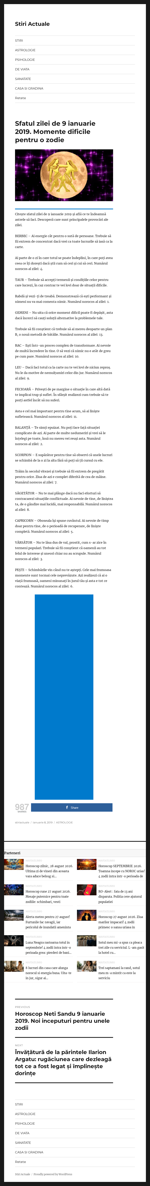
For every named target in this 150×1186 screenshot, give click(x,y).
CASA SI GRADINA (29, 88)
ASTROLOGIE (25, 50)
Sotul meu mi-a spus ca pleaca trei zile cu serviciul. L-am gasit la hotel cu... (121, 948)
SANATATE (23, 79)
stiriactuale (22, 822)
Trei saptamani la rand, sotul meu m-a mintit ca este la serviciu (119, 973)
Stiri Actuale (32, 24)
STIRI (19, 40)
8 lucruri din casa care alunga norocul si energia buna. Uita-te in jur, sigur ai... (48, 973)
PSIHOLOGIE (25, 60)
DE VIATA (22, 69)
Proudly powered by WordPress (53, 1174)
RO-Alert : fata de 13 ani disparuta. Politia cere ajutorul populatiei (120, 897)
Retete (20, 98)
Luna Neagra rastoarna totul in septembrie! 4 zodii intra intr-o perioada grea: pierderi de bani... (48, 948)
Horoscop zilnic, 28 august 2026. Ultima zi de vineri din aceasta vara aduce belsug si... (49, 871)
